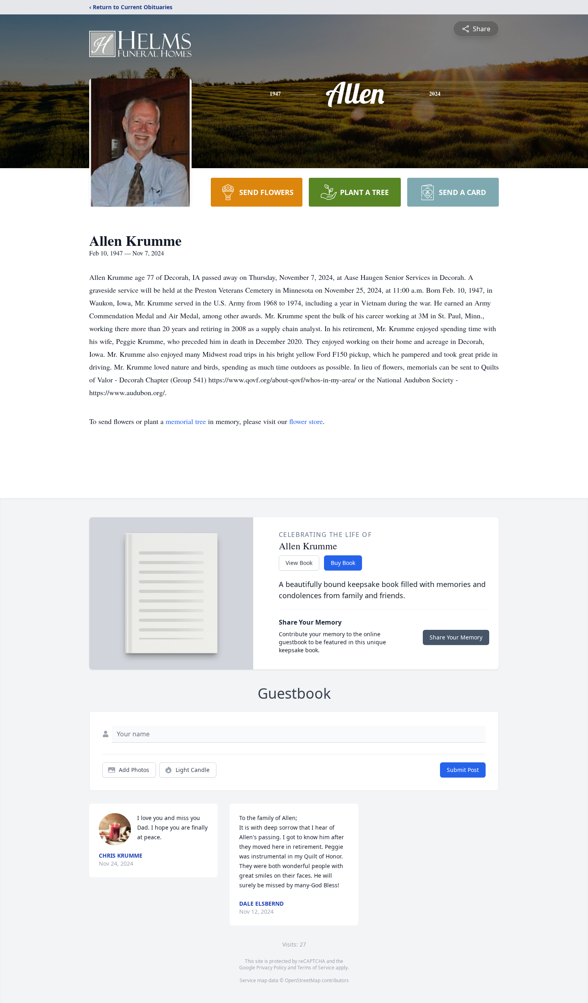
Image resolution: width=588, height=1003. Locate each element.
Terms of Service (315, 967)
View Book (299, 563)
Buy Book (343, 563)
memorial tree (186, 421)
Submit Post (463, 770)
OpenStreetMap (302, 980)
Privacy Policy (271, 967)
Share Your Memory (456, 637)
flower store (306, 421)
